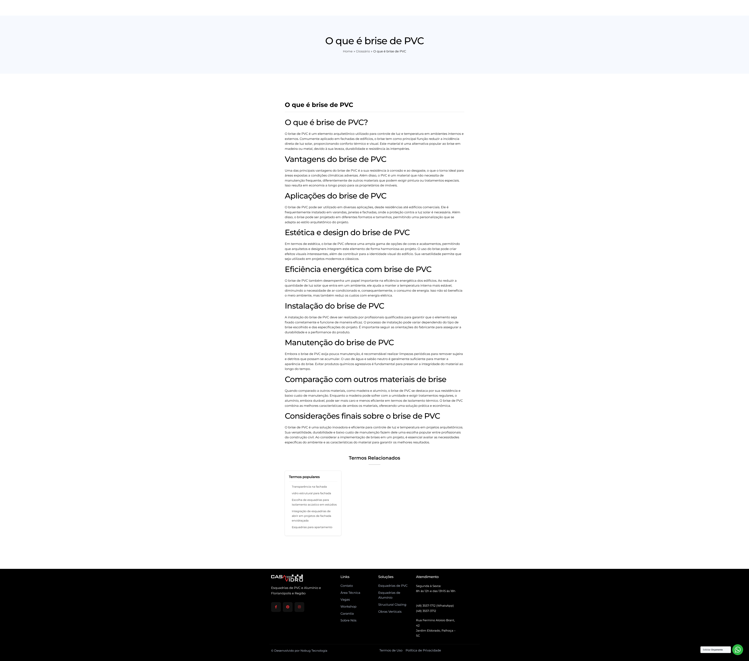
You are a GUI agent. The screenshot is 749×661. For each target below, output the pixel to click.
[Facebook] (276, 607)
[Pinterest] (288, 607)
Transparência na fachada (309, 486)
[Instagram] (299, 607)
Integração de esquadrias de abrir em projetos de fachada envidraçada (311, 515)
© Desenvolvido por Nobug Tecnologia (299, 650)
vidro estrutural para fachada (311, 493)
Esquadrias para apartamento (312, 527)
